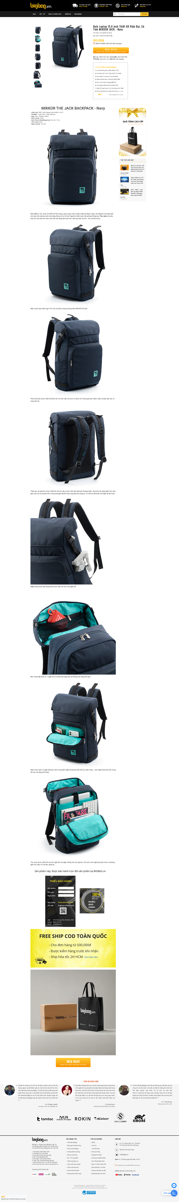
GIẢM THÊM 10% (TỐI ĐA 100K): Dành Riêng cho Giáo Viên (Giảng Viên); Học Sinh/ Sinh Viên (131, 181)
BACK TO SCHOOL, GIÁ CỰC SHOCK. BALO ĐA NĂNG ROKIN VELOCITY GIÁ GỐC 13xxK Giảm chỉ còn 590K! (132, 169)
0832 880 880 (122, 57)
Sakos (93, 1142)
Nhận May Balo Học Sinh (98, 1173)
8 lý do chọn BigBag (73, 1148)
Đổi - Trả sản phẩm (72, 1158)
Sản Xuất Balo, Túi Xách (98, 1167)
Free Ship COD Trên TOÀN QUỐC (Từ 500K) (109, 73)
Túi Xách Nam (96, 1148)
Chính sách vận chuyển (73, 1164)
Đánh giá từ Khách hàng (74, 1145)
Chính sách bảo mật (73, 1167)
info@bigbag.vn (124, 1154)
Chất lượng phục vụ (72, 1161)
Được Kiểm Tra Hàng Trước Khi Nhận (107, 76)
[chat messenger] (174, 1187)
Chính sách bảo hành (73, 1170)
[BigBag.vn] (40, 6)
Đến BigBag (120, 59)
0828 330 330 (104, 57)
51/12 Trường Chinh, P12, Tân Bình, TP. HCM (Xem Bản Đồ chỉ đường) (130, 1144)
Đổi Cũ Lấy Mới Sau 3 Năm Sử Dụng (107, 91)
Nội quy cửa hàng (72, 1155)
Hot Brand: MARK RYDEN (99, 1158)
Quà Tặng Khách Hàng (98, 1161)
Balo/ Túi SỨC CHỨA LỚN (99, 1164)
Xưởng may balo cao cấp (99, 1170)
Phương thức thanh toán (74, 1173)
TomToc (94, 1145)
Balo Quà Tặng (96, 1152)
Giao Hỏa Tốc (104, 59)
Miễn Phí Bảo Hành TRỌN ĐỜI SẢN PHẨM (108, 79)
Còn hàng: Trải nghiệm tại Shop (102, 33)
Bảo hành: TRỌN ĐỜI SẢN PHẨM (102, 36)
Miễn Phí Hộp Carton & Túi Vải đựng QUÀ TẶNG (110, 88)
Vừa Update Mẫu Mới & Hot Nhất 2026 (107, 85)
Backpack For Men (97, 1155)
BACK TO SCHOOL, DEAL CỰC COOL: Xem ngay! (108, 43)
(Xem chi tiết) (120, 91)
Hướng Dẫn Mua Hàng (73, 1152)
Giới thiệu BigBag (72, 1142)
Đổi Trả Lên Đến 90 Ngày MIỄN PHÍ (106, 82)
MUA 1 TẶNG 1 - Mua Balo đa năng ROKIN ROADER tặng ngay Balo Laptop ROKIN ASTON (131, 193)
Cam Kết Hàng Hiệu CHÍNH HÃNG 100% (108, 70)
